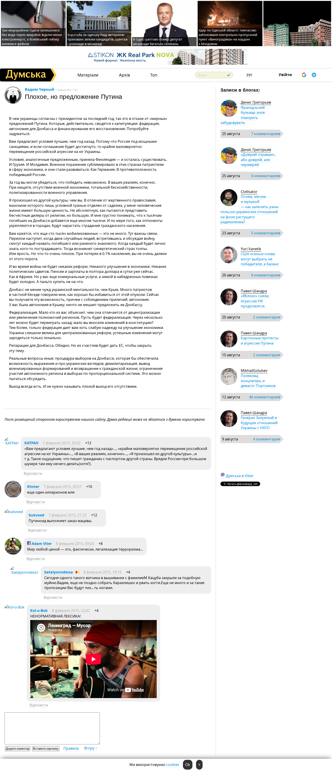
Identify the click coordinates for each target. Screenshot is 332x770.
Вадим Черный (39, 89)
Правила (71, 748)
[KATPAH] (12, 443)
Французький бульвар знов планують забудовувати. (242, 115)
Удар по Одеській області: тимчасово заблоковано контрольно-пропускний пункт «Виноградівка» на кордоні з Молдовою (228, 37)
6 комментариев (265, 275)
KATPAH (31, 442)
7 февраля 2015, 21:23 (68, 515)
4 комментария (266, 439)
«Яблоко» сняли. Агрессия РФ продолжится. (255, 301)
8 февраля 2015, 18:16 (103, 572)
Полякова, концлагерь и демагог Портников (258, 380)
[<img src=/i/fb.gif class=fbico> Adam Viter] (13, 553)
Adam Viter (41, 543)
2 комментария (266, 317)
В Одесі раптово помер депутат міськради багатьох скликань (157, 41)
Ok (187, 764)
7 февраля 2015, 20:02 (62, 442)
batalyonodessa (58, 572)
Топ (153, 75)
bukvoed (36, 515)
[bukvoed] (14, 511)
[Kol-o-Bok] (15, 607)
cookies (172, 764)
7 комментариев (265, 133)
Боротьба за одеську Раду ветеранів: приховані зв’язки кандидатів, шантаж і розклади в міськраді (98, 39)
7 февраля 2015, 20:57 (63, 486)
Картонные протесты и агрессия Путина (259, 340)
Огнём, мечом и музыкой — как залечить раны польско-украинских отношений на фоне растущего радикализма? (249, 209)
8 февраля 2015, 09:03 (75, 543)
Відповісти (33, 473)
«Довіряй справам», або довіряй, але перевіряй (258, 159)
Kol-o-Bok (39, 610)
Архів (124, 75)
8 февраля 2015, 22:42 (71, 610)
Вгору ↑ (90, 748)
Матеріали (87, 75)
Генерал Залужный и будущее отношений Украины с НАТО (259, 422)
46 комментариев (264, 397)
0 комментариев (265, 175)
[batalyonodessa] (24, 572)
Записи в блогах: (240, 89)
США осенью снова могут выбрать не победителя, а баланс (260, 258)
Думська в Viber (240, 475)
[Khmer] (13, 496)
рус (250, 74)
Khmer (33, 486)
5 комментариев (265, 233)
